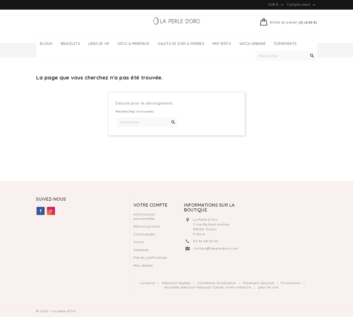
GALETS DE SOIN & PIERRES (181, 44)
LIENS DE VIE (99, 44)
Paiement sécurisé (259, 283)
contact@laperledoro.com (215, 248)
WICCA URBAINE (252, 44)
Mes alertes (143, 265)
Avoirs (139, 242)
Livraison (148, 283)
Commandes (144, 234)
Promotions (291, 283)
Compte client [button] (301, 4)
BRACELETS (70, 44)
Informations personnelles (144, 216)
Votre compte (151, 205)
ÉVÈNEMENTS (285, 44)
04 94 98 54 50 (205, 241)
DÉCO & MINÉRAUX (134, 44)
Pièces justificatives (150, 257)
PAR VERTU (222, 44)
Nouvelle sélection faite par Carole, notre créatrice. (208, 287)
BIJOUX (46, 44)
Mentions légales (177, 283)
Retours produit (147, 226)
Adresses (141, 250)
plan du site (268, 287)
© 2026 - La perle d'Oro (56, 311)
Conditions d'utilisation (217, 283)
